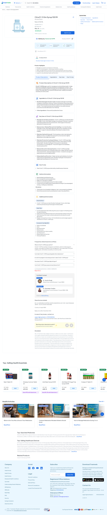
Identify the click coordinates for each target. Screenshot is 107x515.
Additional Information (97, 21)
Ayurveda (7, 481)
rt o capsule (66, 434)
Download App (86, 3)
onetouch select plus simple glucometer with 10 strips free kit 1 (73, 448)
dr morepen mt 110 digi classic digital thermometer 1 (29, 442)
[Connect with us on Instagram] (29, 468)
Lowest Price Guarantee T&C (35, 488)
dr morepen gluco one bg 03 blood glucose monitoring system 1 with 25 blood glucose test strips (59, 444)
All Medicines (8, 487)
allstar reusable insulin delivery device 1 (50, 449)
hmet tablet (73, 434)
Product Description (42, 77)
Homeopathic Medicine (86, 7)
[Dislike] (71, 325)
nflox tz (26, 436)
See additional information (20, 510)
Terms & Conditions (32, 477)
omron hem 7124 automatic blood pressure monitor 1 (50, 446)
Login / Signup (95, 3)
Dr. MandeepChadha (49, 288)
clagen (38, 436)
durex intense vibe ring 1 (43, 451)
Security (7, 498)
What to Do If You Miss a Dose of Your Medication (18, 420)
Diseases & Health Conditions (12, 478)
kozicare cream (60, 436)
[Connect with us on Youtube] (37, 468)
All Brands (7, 490)
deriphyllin (72, 436)
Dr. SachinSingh (47, 280)
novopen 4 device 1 (54, 451)
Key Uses (61, 77)
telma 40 (19, 434)
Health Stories (8, 473)
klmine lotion (32, 436)
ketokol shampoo (80, 434)
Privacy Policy (31, 480)
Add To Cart (67, 33)
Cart (105, 3)
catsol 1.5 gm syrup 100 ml (23, 457)
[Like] (67, 325)
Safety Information (85, 21)
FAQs (82, 23)
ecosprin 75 (51, 434)
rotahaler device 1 (68, 442)
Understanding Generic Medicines (13, 484)
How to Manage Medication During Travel (86, 420)
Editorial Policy (45, 295)
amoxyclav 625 (58, 434)
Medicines (7, 7)
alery (48, 436)
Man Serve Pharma (38, 19)
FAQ (6, 495)
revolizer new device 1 (65, 451)
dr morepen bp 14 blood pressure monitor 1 (53, 442)
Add (15, 388)
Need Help (7, 492)
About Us (7, 467)
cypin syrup (43, 436)
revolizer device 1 (68, 446)
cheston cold (35, 434)
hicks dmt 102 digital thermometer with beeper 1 (29, 449)
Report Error (38, 270)
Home (3, 9)
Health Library (8, 476)
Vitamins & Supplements (45, 7)
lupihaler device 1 (33, 446)
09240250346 (51, 317)
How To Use (70, 77)
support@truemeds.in (40, 317)
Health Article (8, 470)
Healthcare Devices (71, 7)
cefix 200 (67, 436)
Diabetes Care (59, 7)
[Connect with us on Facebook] (33, 468)
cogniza (30, 434)
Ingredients (53, 77)
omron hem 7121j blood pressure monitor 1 (71, 449)
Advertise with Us (9, 503)
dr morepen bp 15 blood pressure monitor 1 (47, 448)
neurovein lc (53, 436)
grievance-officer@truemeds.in (61, 496)
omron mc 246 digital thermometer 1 (27, 448)
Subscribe (70, 474)
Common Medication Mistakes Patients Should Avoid (52, 421)
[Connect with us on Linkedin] (41, 468)
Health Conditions (30, 7)
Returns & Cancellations (33, 485)
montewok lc (20, 436)
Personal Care (18, 7)
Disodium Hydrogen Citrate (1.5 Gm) (45, 60)
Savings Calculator (9, 501)
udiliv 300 (24, 434)
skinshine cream (44, 434)
